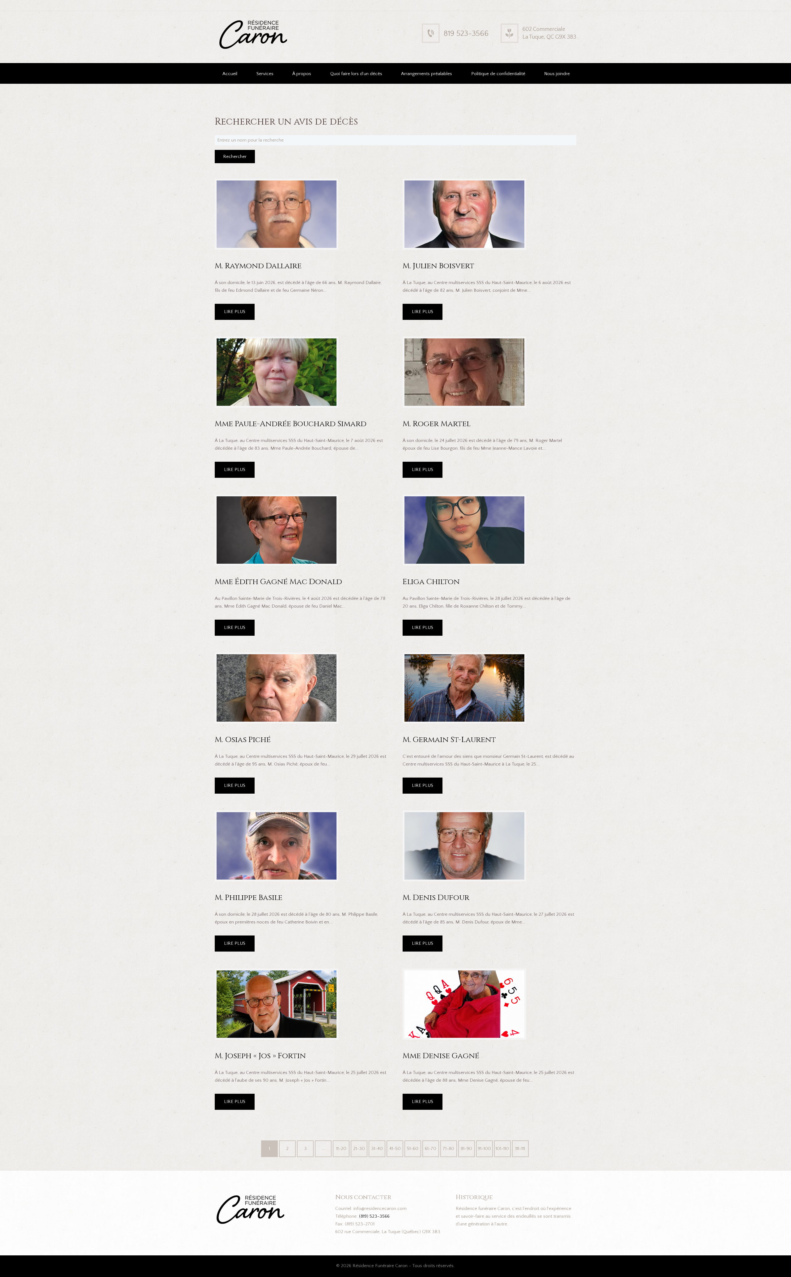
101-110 (502, 1148)
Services (264, 73)
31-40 (377, 1148)
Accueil (229, 73)
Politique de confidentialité (498, 73)
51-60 (412, 1148)
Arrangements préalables (426, 73)
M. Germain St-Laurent (449, 740)
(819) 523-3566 (374, 1216)
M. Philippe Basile (248, 898)
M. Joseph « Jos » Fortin (260, 1056)
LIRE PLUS (234, 311)
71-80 (448, 1148)
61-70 (430, 1148)
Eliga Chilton (431, 582)
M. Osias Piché (243, 740)
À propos (301, 73)
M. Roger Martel (437, 424)
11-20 (341, 1148)
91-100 (484, 1148)
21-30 (359, 1148)
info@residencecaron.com (380, 1208)
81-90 (466, 1148)
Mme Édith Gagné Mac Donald (278, 582)
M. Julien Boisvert (438, 266)
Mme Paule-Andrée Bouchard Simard (290, 424)
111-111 (520, 1148)
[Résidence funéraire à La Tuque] (293, 24)
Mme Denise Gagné (441, 1056)
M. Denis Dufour (436, 898)
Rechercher (235, 156)
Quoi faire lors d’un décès (356, 73)
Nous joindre (557, 73)
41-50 (395, 1148)
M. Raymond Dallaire (258, 266)
